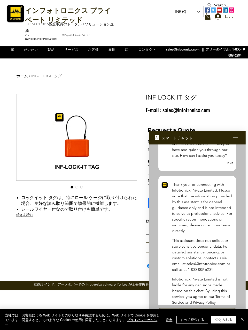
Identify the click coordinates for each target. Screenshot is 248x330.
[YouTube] (219, 10)
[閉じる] (242, 319)
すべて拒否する (192, 319)
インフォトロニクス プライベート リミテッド (68, 14)
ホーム (22, 76)
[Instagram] (231, 10)
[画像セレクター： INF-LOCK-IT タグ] (72, 187)
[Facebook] (207, 10)
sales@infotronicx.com (183, 49)
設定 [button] (169, 319)
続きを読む (24, 215)
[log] (197, 224)
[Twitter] (213, 10)
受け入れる (223, 319)
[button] (208, 16)
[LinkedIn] (225, 10)
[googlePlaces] (243, 49)
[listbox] (187, 11)
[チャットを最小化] (236, 138)
